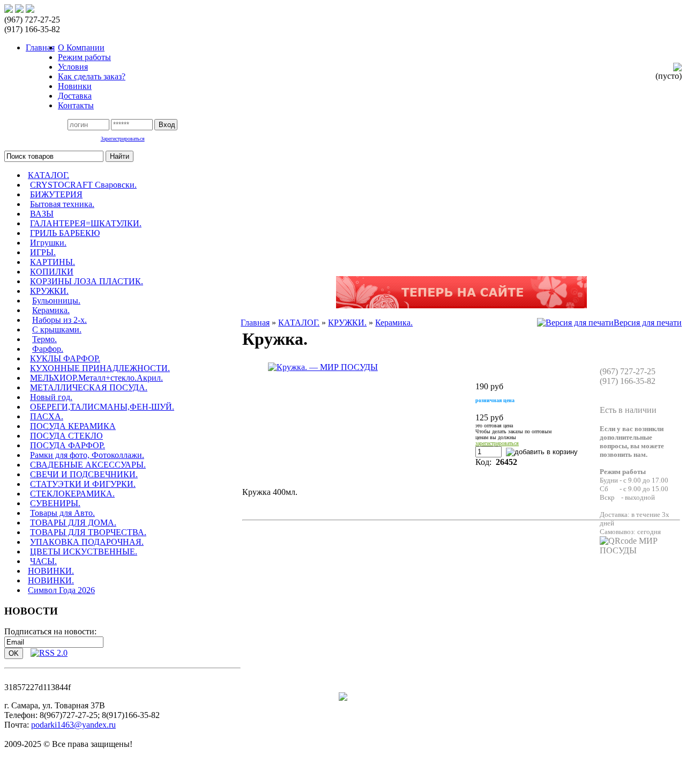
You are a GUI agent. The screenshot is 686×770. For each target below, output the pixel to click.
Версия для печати (648, 322)
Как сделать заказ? (91, 76)
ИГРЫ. (43, 252)
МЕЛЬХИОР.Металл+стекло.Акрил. (96, 377)
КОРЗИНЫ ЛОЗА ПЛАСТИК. (86, 281)
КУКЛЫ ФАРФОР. (65, 358)
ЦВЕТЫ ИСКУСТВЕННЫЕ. (83, 551)
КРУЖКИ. (49, 290)
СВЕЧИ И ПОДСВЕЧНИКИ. (84, 474)
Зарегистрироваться (123, 139)
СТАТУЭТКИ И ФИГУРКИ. (83, 483)
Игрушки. (48, 242)
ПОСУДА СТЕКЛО (66, 435)
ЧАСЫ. (43, 561)
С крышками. (56, 329)
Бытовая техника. (62, 204)
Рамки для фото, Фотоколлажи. (87, 455)
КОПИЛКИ (51, 271)
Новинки (75, 86)
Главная (255, 322)
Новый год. (51, 397)
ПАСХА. (46, 416)
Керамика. (51, 310)
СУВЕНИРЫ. (55, 503)
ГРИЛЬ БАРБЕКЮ (65, 233)
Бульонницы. (56, 300)
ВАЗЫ (42, 213)
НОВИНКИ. (51, 570)
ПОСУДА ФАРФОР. (67, 445)
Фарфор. (47, 348)
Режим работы (84, 57)
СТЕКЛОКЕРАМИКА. (72, 493)
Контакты (76, 105)
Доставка (75, 95)
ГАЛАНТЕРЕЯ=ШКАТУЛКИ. (85, 223)
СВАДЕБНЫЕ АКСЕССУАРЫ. (88, 464)
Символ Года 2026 (61, 590)
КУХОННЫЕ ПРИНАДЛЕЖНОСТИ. (100, 368)
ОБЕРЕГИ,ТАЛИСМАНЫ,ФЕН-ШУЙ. (102, 406)
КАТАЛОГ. (48, 175)
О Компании (81, 47)
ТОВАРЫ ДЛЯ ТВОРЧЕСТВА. (88, 532)
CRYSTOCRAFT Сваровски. (83, 184)
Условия (73, 66)
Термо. (44, 339)
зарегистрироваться (497, 443)
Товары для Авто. (62, 512)
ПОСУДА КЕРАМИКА (73, 426)
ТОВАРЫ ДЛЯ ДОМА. (73, 522)
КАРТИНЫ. (52, 261)
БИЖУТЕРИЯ (56, 194)
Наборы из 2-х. (59, 319)
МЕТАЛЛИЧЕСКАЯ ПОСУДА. (88, 387)
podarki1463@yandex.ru (73, 724)
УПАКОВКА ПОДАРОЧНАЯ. (87, 541)
